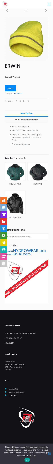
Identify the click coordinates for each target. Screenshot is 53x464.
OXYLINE (17, 254)
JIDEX (42, 251)
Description (26, 113)
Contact (12, 395)
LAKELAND (8, 254)
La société (13, 389)
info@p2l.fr (9, 343)
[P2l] (5, 4)
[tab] (26, 113)
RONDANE (37, 184)
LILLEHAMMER (15, 184)
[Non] (49, 453)
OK (27, 460)
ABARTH (9, 251)
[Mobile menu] (49, 4)
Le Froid (17, 93)
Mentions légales (16, 392)
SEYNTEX (27, 254)
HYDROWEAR (26, 250)
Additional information (26, 119)
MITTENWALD (15, 217)
